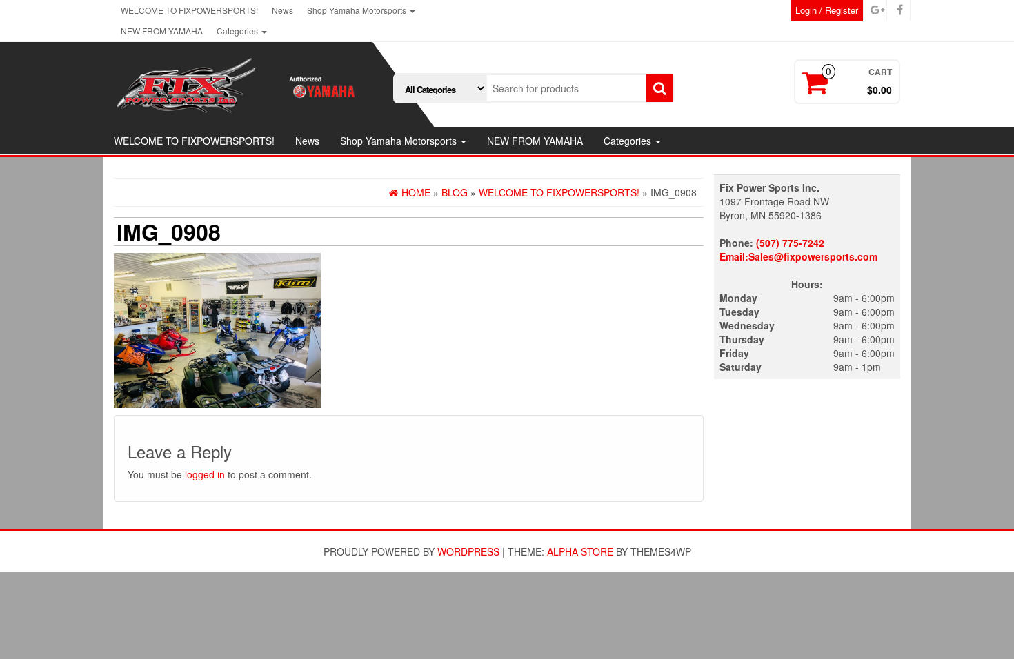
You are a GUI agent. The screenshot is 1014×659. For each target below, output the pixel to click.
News (282, 10)
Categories (238, 31)
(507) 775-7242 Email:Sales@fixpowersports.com (798, 249)
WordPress (468, 551)
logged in (205, 474)
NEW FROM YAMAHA (162, 31)
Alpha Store (580, 551)
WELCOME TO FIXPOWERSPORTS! (189, 10)
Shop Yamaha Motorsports (357, 10)
